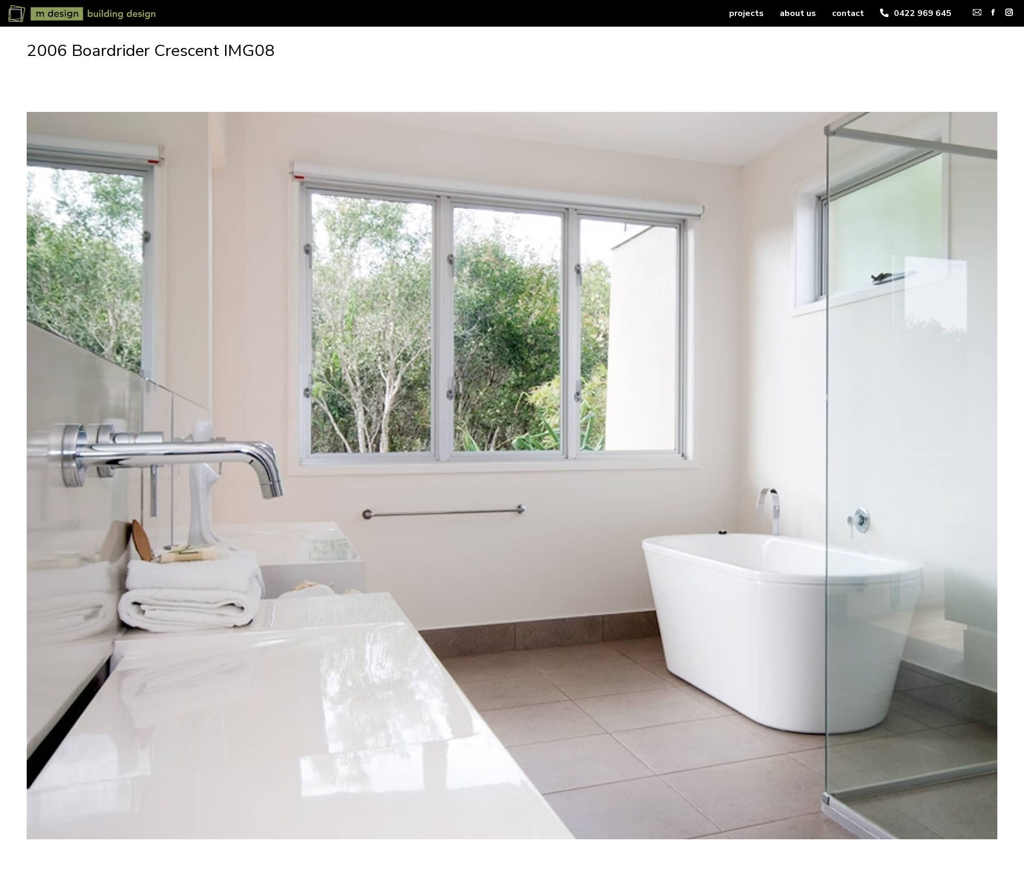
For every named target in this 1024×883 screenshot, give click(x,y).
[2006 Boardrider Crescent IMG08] (512, 475)
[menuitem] (746, 13)
